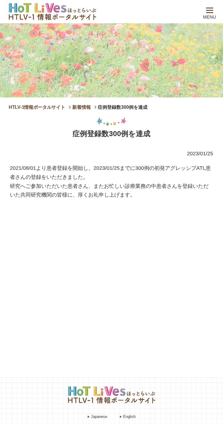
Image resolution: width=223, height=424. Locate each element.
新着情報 (81, 107)
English (129, 416)
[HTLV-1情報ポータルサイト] (62, 11)
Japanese (99, 416)
